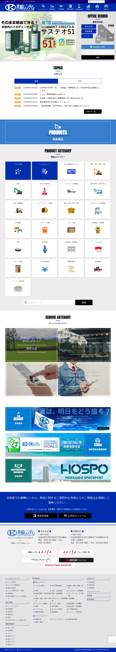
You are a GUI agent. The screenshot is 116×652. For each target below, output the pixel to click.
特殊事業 (88, 31)
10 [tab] (53, 58)
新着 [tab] (36, 81)
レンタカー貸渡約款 (13, 585)
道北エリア (10, 639)
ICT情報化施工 (44, 261)
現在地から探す (98, 47)
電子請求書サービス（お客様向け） (17, 597)
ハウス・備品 (71, 223)
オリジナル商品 (18, 261)
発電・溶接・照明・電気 (71, 203)
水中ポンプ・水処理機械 (98, 203)
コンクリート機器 (44, 223)
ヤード (87, 36)
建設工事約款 (11, 588)
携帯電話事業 (72, 619)
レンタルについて (43, 9)
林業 (18, 184)
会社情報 (61, 9)
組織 (8, 617)
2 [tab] (26, 58)
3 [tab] (29, 58)
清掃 (18, 242)
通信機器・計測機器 (98, 223)
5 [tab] (36, 58)
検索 (98, 57)
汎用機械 (18, 223)
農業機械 (98, 261)
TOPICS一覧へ (91, 111)
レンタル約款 (11, 582)
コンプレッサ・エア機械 (44, 203)
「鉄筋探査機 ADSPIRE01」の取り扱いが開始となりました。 (65, 106)
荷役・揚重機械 (18, 203)
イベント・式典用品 (18, 281)
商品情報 (91, 585)
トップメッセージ (12, 606)
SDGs (97, 9)
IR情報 (88, 9)
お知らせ (90, 578)
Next (74, 36)
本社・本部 (10, 627)
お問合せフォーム (77, 515)
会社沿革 (10, 611)
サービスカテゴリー (41, 616)
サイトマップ (11, 649)
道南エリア (10, 644)
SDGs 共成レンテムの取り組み (16, 620)
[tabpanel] (38, 35)
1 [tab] (23, 58)
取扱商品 (52, 9)
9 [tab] (50, 58)
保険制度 (10, 593)
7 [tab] (43, 58)
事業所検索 (43, 515)
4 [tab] (33, 58)
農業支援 (38, 619)
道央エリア (10, 641)
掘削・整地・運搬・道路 (98, 164)
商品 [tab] (80, 81)
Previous (2, 36)
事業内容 (10, 614)
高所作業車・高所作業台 (98, 184)
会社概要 (10, 609)
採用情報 (78, 9)
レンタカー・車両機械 (71, 184)
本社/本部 (89, 26)
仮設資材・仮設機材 (71, 242)
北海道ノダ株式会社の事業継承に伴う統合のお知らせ (61, 98)
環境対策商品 (71, 261)
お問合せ (106, 9)
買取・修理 (39, 622)
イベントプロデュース (59, 619)
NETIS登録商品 (57, 585)
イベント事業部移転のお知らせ (52, 94)
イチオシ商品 (18, 164)
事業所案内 (70, 9)
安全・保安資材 (45, 184)
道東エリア (10, 636)
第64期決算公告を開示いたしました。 (55, 102)
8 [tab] (46, 58)
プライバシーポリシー (25, 649)
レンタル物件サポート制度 (15, 590)
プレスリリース (93, 591)
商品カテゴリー (40, 582)
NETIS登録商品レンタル (71, 164)
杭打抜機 (44, 242)
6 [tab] (40, 58)
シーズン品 (98, 242)
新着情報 (17, 88)
